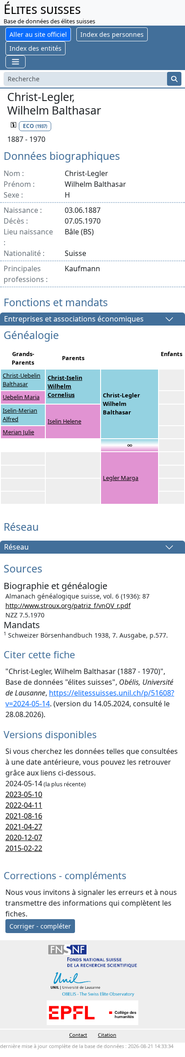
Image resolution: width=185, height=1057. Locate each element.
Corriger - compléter (40, 926)
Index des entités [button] (35, 48)
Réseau (16, 547)
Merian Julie (18, 432)
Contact (78, 1034)
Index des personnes (112, 34)
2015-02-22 (23, 848)
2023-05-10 (23, 794)
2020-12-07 (23, 837)
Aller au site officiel (38, 34)
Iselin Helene (64, 421)
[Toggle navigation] (15, 61)
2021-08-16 (23, 816)
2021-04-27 (23, 827)
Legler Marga (120, 478)
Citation (107, 1034)
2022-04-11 (23, 805)
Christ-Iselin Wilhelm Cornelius (65, 386)
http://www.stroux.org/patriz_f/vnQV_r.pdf (68, 605)
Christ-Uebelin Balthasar (21, 379)
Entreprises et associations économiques (74, 319)
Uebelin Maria (21, 397)
